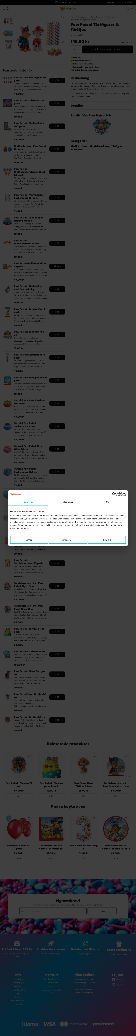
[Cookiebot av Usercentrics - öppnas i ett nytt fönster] (114, 494)
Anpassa (66, 540)
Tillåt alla (107, 540)
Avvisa (29, 540)
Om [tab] (107, 502)
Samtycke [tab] (28, 502)
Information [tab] (68, 502)
